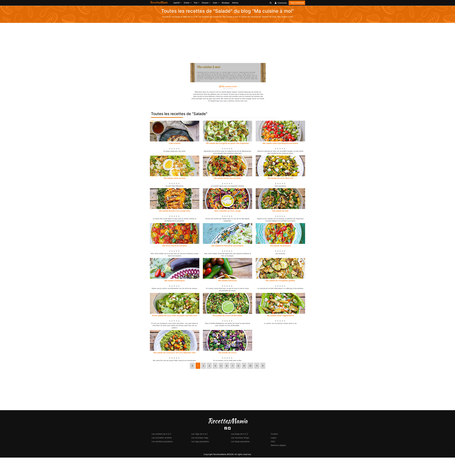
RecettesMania (158, 2)
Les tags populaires (200, 441)
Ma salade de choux (227, 352)
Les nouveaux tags (199, 437)
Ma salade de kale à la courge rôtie (174, 211)
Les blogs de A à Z (239, 434)
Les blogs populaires (240, 441)
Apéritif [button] (176, 3)
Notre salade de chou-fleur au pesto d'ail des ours (174, 315)
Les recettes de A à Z (161, 434)
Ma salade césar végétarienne (280, 315)
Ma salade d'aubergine (174, 280)
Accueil (165, 17)
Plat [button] (196, 3)
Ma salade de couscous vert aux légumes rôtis (175, 352)
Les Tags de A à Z (199, 434)
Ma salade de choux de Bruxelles (227, 315)
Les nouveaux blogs (240, 437)
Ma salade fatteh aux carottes (227, 178)
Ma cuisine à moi (229, 86)
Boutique (225, 3)
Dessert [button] (205, 3)
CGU (273, 441)
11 (257, 366)
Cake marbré (174, 143)
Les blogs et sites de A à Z (183, 17)
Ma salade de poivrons (280, 245)
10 (250, 366)
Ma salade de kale (280, 211)
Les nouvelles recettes (162, 437)
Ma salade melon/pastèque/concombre (280, 143)
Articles (235, 3)
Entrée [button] (187, 3)
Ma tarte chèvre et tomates (174, 245)
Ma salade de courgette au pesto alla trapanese (227, 143)
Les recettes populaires (162, 441)
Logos (273, 437)
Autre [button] (215, 3)
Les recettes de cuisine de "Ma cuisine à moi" (218, 17)
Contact (274, 434)
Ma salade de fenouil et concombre (227, 245)
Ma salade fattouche (227, 280)
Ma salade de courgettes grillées (280, 280)
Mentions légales (278, 445)
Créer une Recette (297, 3)
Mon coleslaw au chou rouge (227, 211)
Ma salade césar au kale (174, 178)
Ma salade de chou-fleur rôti (280, 178)
